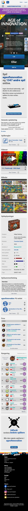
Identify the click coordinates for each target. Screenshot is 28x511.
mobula (12, 386)
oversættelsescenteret (14, 13)
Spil (5, 478)
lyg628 (12, 403)
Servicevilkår (21, 504)
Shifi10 (10, 336)
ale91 (9, 326)
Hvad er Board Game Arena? (10, 458)
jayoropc (12, 363)
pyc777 (10, 346)
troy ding (12, 407)
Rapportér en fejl (7, 471)
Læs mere (14, 293)
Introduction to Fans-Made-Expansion (16, 344)
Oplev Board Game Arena (14, 113)
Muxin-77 (12, 367)
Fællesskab (6, 479)
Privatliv (12, 506)
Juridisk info (6, 504)
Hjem (5, 477)
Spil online (14, 447)
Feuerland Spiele (18, 241)
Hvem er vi (6, 460)
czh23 (12, 394)
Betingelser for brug (13, 504)
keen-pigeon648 (13, 378)
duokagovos (22, 358)
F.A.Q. (5, 461)
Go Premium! (7, 472)
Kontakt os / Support (8, 462)
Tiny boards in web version (13, 339)
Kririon (9, 341)
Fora (5, 480)
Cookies (16, 506)
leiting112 (13, 372)
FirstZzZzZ (13, 390)
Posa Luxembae (12, 331)
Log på (25, 2)
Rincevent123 (17, 247)
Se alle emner (14, 348)
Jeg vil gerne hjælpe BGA (9, 469)
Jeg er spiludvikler (8, 468)
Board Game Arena (8, 503)
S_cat (11, 398)
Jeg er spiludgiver (8, 467)
